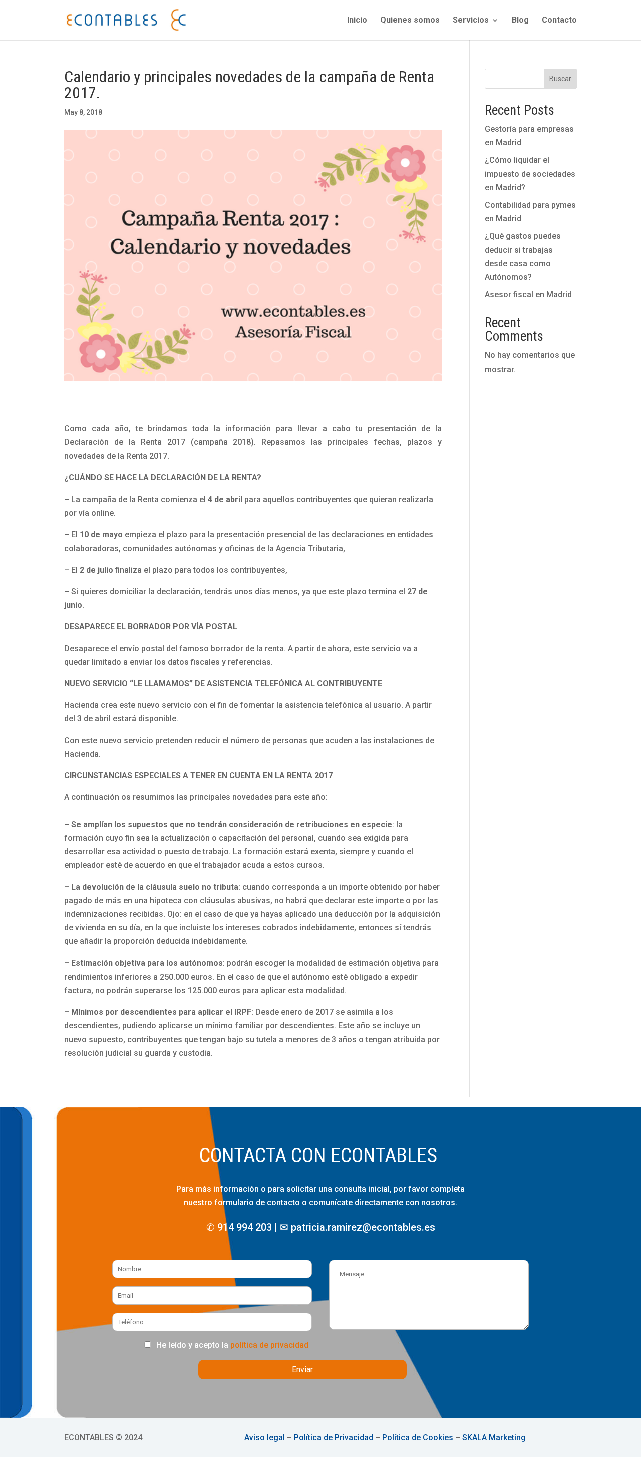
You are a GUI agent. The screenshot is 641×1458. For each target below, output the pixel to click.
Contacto (559, 21)
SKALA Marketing (494, 1437)
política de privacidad (269, 1345)
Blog (520, 21)
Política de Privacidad (333, 1437)
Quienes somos (410, 21)
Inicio (357, 21)
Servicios (471, 21)
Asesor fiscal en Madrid (528, 294)
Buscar (560, 79)
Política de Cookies (417, 1437)
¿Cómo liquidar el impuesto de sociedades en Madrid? (530, 173)
